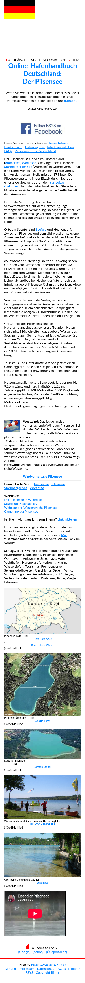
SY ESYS (60, 964)
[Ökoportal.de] (56, 952)
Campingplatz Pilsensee (21, 511)
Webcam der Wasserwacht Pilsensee (30, 507)
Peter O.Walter (42, 964)
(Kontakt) (70, 100)
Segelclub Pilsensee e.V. (21, 503)
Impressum (26, 968)
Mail (64, 535)
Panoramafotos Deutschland (35, 151)
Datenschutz (46, 968)
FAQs (8, 151)
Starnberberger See (18, 166)
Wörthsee (29, 163)
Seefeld (41, 229)
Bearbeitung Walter (42, 645)
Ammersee (12, 163)
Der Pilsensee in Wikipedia (23, 500)
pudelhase (42, 883)
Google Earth (42, 721)
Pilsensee (58, 484)
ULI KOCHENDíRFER (42, 824)
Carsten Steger (42, 767)
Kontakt (10, 968)
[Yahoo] (38, 952)
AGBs (62, 968)
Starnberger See (15, 488)
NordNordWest (42, 639)
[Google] (24, 952)
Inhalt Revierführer (60, 147)
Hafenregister (35, 147)
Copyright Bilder (47, 972)
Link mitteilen (67, 519)
